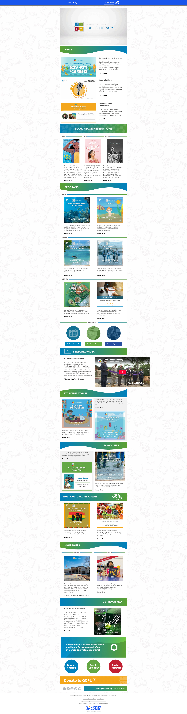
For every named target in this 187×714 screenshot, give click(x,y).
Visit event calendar (73, 344)
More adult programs (114, 344)
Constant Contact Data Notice (98, 701)
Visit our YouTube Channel (74, 379)
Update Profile (85, 701)
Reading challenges (93, 344)
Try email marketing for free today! (93, 711)
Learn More (103, 73)
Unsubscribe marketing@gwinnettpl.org (93, 699)
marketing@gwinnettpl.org (90, 703)
